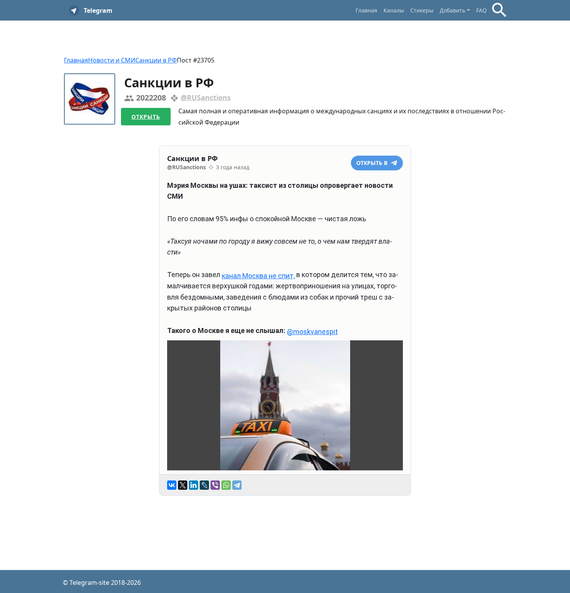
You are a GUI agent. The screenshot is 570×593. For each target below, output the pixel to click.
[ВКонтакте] (171, 485)
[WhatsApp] (226, 485)
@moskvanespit (312, 332)
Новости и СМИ (111, 60)
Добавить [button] (452, 10)
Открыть (145, 116)
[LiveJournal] (204, 485)
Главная (366, 10)
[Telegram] (237, 485)
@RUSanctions (206, 97)
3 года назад (232, 167)
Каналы (393, 10)
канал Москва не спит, (258, 276)
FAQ (481, 10)
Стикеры (422, 10)
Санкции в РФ (156, 60)
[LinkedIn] (193, 485)
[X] (182, 485)
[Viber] (215, 485)
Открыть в (372, 162)
